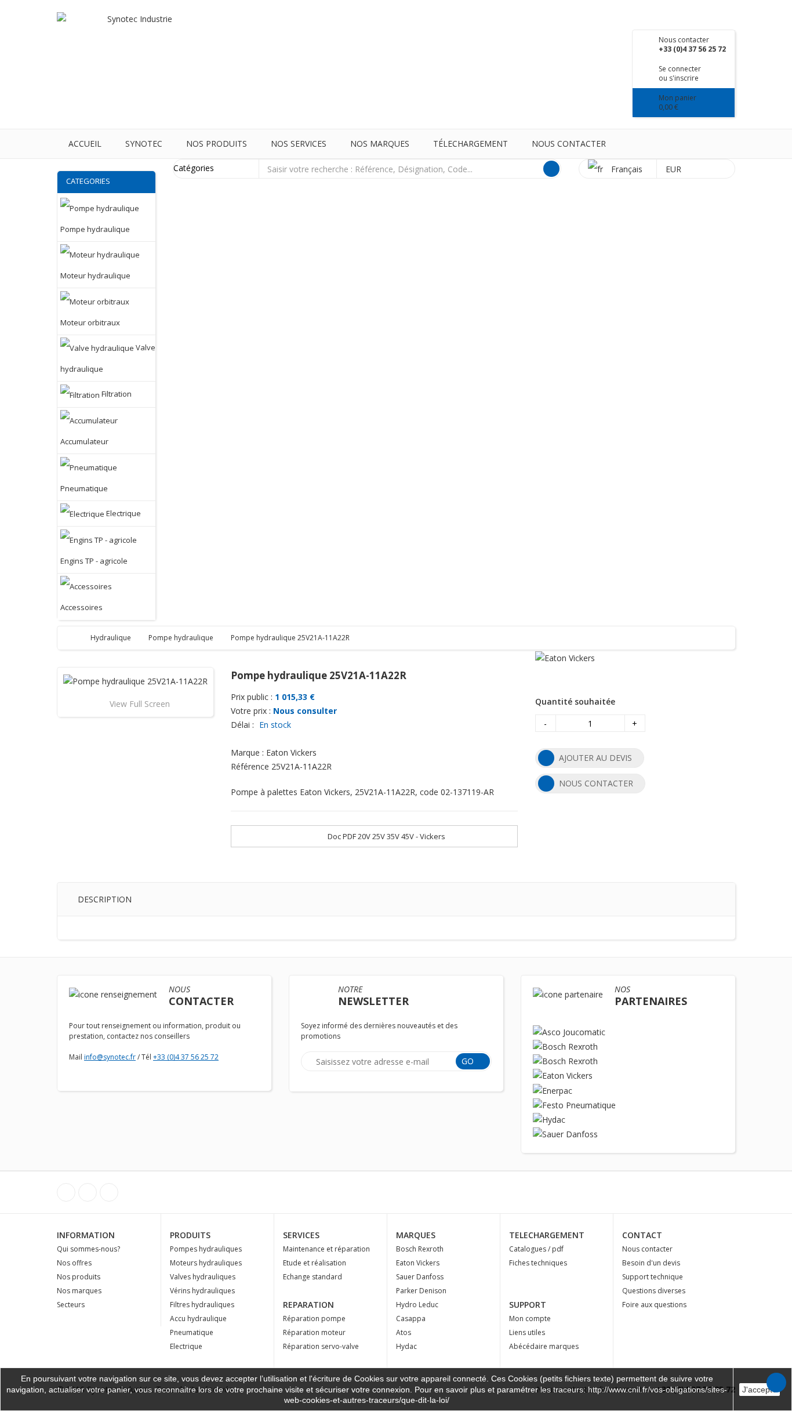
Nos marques (379, 143)
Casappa (411, 1318)
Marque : (247, 752)
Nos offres (74, 1263)
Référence (250, 766)
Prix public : (252, 696)
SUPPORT (527, 1304)
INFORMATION (86, 1234)
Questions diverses (653, 1291)
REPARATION (308, 1304)
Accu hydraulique (198, 1318)
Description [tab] (105, 899)
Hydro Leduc (417, 1305)
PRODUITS (190, 1234)
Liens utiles (527, 1332)
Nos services (298, 143)
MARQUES (415, 1234)
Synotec (143, 143)
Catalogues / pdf (536, 1249)
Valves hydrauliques (202, 1277)
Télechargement (470, 143)
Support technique (652, 1277)
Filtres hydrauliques (202, 1305)
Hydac (406, 1346)
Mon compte (530, 1318)
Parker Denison (421, 1291)
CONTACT (642, 1234)
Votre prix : (251, 710)
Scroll (776, 1382)
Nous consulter (305, 710)
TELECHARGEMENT (546, 1234)
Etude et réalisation (314, 1263)
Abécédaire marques (544, 1346)
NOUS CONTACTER (596, 783)
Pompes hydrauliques (206, 1249)
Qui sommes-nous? (88, 1249)
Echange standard (312, 1277)
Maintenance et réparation (326, 1249)
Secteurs (71, 1305)
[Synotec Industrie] (135, 34)
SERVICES (301, 1234)
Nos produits (216, 143)
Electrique (186, 1346)
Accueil (84, 143)
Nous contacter (569, 143)
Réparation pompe (314, 1318)
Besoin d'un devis (651, 1263)
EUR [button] (675, 169)
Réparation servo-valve (321, 1346)
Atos (403, 1332)
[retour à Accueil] (77, 638)
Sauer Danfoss (420, 1277)
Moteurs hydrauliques (206, 1263)
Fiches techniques (538, 1263)
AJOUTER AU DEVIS (595, 757)
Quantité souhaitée (575, 701)
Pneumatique (191, 1332)
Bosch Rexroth (420, 1249)
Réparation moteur (314, 1332)
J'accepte (759, 1389)
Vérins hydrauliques (202, 1291)
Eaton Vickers (417, 1263)
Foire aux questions (654, 1305)
